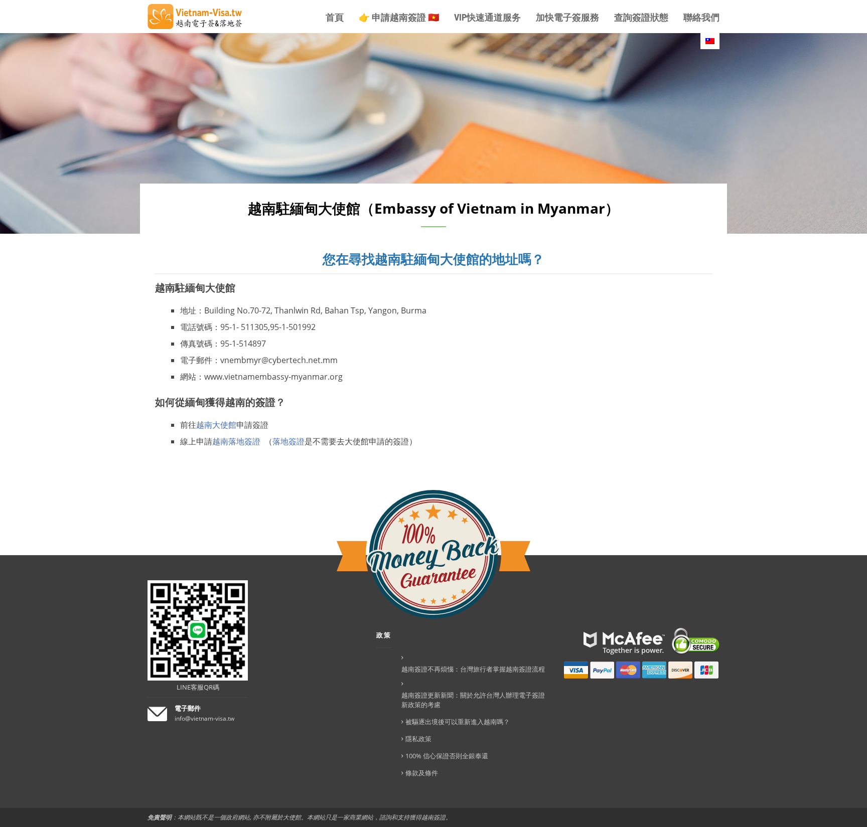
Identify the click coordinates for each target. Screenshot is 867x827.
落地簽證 (288, 441)
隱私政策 (418, 738)
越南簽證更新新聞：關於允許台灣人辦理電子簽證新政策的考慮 (473, 700)
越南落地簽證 (238, 441)
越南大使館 (216, 424)
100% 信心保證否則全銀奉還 (446, 755)
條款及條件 (421, 772)
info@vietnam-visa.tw (204, 718)
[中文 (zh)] (709, 41)
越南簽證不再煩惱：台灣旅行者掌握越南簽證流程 (473, 669)
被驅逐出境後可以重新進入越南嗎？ (457, 721)
